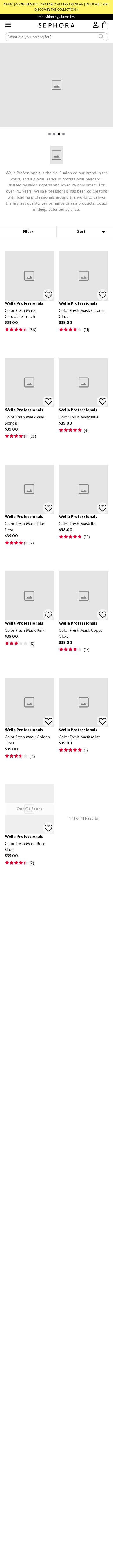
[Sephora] (56, 25)
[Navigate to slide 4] (63, 134)
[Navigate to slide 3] (59, 134)
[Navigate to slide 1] (49, 134)
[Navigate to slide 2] (54, 134)
